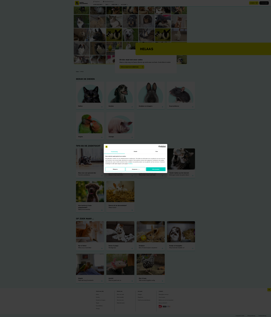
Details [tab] (135, 151)
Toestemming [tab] (114, 151)
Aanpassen (134, 169)
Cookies (130, 163)
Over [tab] (156, 151)
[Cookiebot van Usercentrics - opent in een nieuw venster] (159, 147)
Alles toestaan (155, 169)
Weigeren (115, 169)
